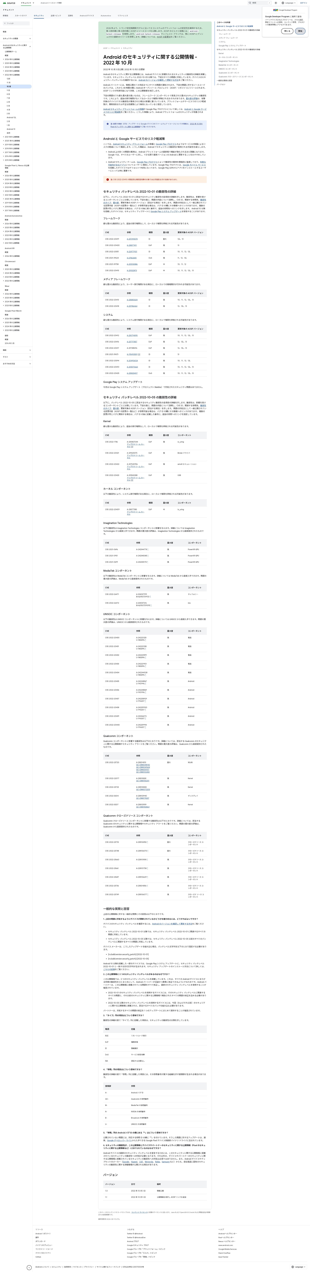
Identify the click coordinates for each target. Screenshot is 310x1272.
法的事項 (67, 1267)
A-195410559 (132, 354)
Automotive (106, 16)
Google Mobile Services (227, 1249)
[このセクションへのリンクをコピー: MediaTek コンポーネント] (134, 571)
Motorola (149, 1162)
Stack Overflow (224, 1253)
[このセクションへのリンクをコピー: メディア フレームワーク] (132, 279)
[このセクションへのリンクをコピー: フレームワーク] (122, 218)
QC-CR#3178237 (142, 798)
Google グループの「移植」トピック (141, 1257)
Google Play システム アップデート (166, 211)
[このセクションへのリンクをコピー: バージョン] (120, 1175)
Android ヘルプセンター (227, 1234)
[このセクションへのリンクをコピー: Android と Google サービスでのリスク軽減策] (167, 139)
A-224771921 (132, 252)
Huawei (134, 1162)
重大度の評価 (192, 98)
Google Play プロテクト (166, 144)
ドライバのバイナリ (43, 1253)
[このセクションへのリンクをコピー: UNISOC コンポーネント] (132, 614)
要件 (37, 1237)
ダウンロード (40, 1241)
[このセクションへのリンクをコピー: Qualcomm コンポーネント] (135, 736)
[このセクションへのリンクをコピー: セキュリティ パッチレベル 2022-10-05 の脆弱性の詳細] (178, 397)
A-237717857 (132, 342)
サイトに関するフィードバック (108, 1267)
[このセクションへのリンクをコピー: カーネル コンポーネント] (133, 489)
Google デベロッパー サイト (119, 1140)
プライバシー (89, 1267)
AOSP (105, 48)
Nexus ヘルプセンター (226, 1241)
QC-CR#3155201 (142, 781)
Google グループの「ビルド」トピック (142, 1253)
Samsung (166, 1162)
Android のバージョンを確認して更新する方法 (159, 80)
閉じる (287, 31)
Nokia (157, 1162)
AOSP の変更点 (164, 37)
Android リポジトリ (43, 1234)
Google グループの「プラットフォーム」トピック (146, 1249)
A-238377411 (132, 245)
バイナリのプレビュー (43, 1245)
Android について (42, 1267)
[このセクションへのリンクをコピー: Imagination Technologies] (134, 523)
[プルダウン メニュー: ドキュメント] (34, 3)
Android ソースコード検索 (51, 3)
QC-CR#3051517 (142, 770)
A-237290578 (132, 239)
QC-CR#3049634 (143, 767)
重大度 (116, 203)
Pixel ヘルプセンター (226, 1237)
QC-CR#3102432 (143, 772)
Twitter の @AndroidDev (136, 1237)
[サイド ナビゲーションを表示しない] (29, 1267)
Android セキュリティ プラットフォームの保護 (123, 109)
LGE (141, 1162)
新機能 (5, 16)
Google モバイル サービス (194, 165)
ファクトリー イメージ (44, 1249)
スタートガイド (21, 16)
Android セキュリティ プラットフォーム (130, 144)
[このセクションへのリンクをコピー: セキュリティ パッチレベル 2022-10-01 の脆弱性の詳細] (178, 191)
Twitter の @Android (135, 1234)
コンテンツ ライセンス (139, 1212)
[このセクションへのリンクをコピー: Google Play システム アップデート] (145, 382)
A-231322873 (132, 270)
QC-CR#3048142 (143, 765)
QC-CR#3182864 (142, 807)
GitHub (38, 1257)
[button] (14, 38)
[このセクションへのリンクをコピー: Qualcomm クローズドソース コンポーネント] (155, 816)
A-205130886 (132, 264)
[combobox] (260, 3)
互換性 (70, 16)
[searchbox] (16, 23)
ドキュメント (26, 3)
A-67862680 (132, 258)
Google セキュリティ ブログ (138, 1245)
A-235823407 (132, 373)
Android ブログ (133, 1241)
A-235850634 (132, 300)
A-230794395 (132, 335)
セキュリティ (39, 16)
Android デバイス (87, 16)
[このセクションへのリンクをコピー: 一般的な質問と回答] (131, 909)
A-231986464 (132, 306)
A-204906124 (132, 361)
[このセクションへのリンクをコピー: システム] (115, 315)
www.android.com (225, 1245)
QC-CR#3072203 (143, 789)
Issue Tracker (223, 1257)
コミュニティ (56, 1267)
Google (126, 1162)
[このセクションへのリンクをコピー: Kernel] (113, 421)
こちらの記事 (109, 969)
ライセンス (77, 1267)
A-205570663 (132, 367)
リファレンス (123, 16)
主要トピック (56, 16)
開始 (300, 31)
